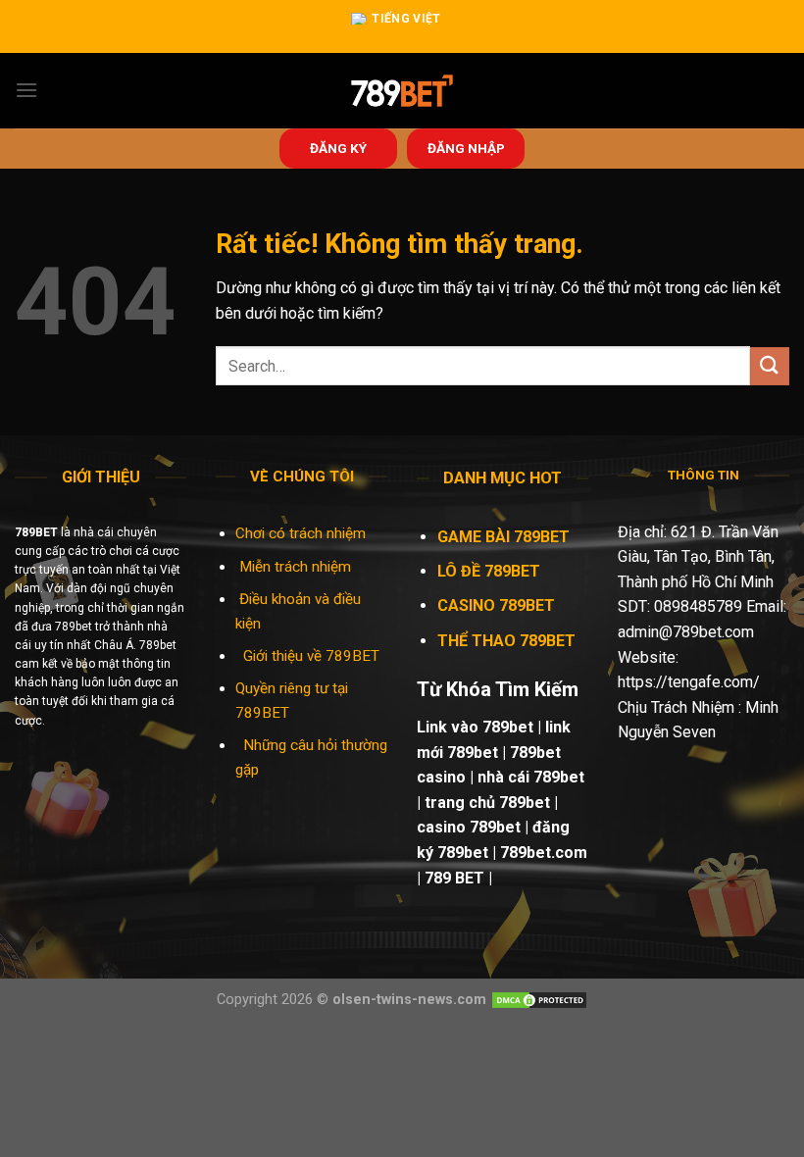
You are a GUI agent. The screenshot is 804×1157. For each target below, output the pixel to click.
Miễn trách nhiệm (297, 567)
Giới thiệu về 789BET (311, 656)
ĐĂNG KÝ (338, 148)
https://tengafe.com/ (689, 682)
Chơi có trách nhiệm (300, 533)
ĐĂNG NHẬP (466, 148)
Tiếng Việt (406, 18)
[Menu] (26, 90)
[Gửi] (769, 366)
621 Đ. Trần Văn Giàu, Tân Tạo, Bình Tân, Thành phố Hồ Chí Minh (698, 557)
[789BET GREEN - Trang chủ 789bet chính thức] (402, 90)
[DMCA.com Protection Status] (539, 999)
